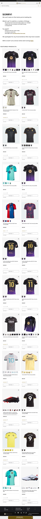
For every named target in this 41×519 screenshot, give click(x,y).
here (31, 40)
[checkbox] (18, 50)
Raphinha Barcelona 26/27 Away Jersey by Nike (29, 300)
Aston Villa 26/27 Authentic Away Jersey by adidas (30, 148)
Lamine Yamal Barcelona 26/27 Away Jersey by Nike (11, 300)
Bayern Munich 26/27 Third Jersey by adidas (30, 223)
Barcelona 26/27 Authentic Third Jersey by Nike (10, 491)
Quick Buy (10, 82)
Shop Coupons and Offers (20, 0)
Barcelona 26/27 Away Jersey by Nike (10, 72)
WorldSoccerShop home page (19, 33)
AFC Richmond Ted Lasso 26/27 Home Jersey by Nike (10, 224)
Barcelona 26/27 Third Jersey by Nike (9, 185)
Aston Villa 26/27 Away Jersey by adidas (10, 147)
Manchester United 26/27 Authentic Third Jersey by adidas (10, 110)
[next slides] (19, 69)
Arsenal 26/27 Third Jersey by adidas (28, 374)
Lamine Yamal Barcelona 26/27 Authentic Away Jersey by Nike (10, 262)
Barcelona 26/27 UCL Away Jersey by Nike (29, 185)
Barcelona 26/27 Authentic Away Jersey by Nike (29, 73)
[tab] (9, 508)
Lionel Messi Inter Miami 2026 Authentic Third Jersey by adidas (10, 375)
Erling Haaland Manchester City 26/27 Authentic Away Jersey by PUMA (29, 453)
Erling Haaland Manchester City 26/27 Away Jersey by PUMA (30, 413)
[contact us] (8, 514)
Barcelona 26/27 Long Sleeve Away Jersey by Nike (29, 337)
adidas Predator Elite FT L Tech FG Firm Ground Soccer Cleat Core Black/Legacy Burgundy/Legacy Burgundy (10, 413)
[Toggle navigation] (2, 3)
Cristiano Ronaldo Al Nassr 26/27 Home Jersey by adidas (10, 453)
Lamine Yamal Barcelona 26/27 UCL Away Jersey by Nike (29, 262)
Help (5, 508)
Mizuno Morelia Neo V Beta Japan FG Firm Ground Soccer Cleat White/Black (29, 491)
